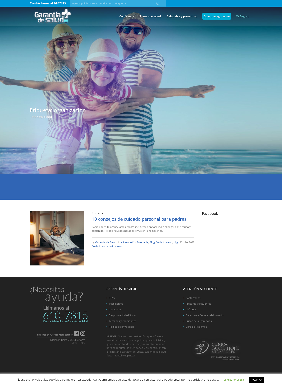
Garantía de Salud (105, 242)
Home (33, 116)
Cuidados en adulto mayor (107, 246)
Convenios (115, 309)
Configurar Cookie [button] (234, 379)
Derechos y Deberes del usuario (204, 315)
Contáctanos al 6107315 (48, 3)
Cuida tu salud (164, 242)
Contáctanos (193, 298)
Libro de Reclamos (196, 326)
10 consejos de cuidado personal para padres (139, 219)
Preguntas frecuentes (198, 303)
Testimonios (116, 303)
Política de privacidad (121, 326)
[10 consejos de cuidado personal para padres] (57, 238)
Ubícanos (191, 309)
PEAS (112, 298)
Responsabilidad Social (122, 315)
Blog (152, 242)
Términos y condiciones (122, 321)
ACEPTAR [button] (257, 379)
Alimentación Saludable (134, 242)
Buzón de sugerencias (199, 321)
